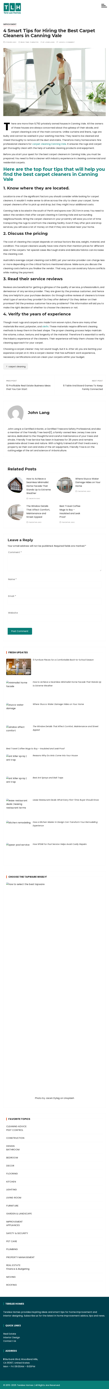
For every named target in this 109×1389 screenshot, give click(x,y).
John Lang (49, 42)
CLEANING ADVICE (16, 1126)
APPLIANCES (13, 1225)
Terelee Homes (25, 1385)
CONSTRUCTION (15, 1138)
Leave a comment (67, 42)
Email (12, 596)
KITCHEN (11, 1181)
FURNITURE (12, 1205)
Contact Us (9, 1341)
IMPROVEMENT (10, 24)
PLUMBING (12, 1249)
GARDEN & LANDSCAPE (19, 1213)
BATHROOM (12, 1149)
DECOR (10, 1165)
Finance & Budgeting (18, 1269)
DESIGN (10, 1146)
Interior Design (11, 1337)
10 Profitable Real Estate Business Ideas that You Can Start (28, 387)
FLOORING (12, 1173)
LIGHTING (11, 1189)
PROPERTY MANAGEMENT (20, 1257)
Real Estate (9, 1333)
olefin (45, 326)
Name (12, 579)
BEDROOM (12, 1157)
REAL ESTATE (13, 1265)
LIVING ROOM (13, 1197)
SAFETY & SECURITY (17, 1233)
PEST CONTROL (14, 1130)
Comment (15, 552)
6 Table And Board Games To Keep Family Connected (83, 387)
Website (13, 612)
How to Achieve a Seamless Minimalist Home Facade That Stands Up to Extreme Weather (38, 486)
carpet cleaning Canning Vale (49, 144)
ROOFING (11, 1285)
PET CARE (11, 1241)
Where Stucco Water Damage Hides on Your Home (87, 482)
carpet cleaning (17, 366)
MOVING (11, 1277)
